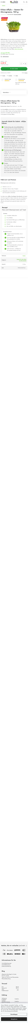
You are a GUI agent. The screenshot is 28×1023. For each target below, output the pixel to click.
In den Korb (14, 68)
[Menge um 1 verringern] (21, 63)
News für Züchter (5, 975)
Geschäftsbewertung (6, 964)
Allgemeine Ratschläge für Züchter (9, 974)
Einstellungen (14, 1014)
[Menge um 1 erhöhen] (25, 63)
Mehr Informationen (19, 49)
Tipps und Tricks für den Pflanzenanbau (10, 977)
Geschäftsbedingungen (6, 963)
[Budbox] (11, 954)
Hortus (26, 72)
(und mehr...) (23, 945)
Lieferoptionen (6, 56)
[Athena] (9, 950)
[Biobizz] (18, 954)
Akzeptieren (14, 1019)
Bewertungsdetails (17, 14)
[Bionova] (17, 950)
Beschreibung (6, 92)
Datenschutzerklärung (6, 966)
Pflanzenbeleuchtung (6, 978)
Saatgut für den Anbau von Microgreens (21, 260)
